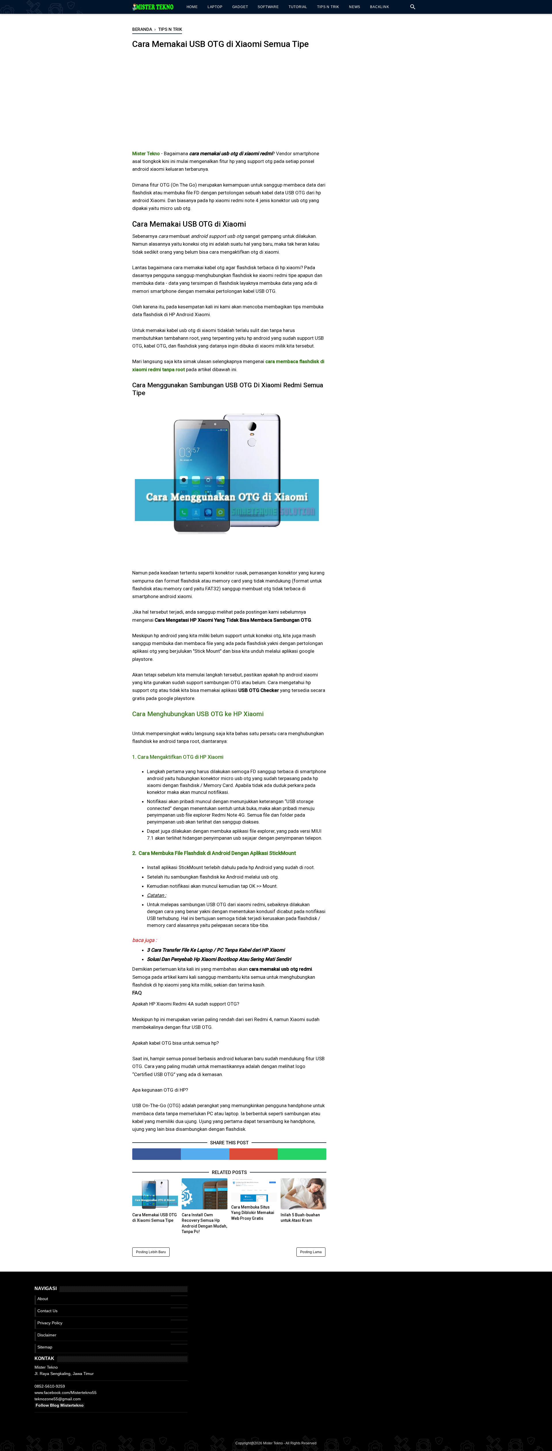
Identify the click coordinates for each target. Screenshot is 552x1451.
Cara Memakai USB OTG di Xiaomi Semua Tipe (154, 1218)
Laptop (215, 7)
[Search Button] (412, 8)
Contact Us (47, 1310)
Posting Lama (311, 1252)
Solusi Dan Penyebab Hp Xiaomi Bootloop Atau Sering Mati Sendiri (219, 959)
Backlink (379, 7)
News (354, 7)
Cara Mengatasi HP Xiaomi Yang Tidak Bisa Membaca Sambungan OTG (233, 620)
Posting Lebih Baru (151, 1252)
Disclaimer (46, 1335)
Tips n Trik (328, 7)
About (42, 1298)
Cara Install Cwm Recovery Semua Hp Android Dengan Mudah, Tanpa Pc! (204, 1223)
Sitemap (44, 1347)
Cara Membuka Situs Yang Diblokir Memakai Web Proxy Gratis (252, 1213)
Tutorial (298, 7)
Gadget (240, 7)
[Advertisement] (229, 103)
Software (268, 7)
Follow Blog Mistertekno (60, 1405)
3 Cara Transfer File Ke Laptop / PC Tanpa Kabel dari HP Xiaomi (216, 950)
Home (192, 7)
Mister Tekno (273, 1443)
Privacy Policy (49, 1323)
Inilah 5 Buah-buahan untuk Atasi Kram (300, 1218)
